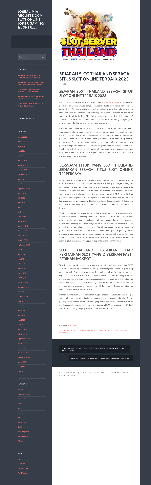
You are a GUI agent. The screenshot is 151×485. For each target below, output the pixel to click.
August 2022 (22, 343)
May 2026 (21, 151)
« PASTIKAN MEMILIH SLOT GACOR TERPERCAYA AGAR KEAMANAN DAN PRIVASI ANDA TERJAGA (93, 349)
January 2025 (23, 226)
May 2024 (21, 264)
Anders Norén (126, 373)
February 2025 (23, 221)
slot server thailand (103, 330)
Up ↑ (115, 375)
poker (20, 403)
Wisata (20, 441)
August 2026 (22, 137)
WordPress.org (23, 473)
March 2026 (22, 160)
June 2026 (21, 146)
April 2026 (21, 156)
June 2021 (21, 367)
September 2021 (24, 357)
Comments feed (23, 468)
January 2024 (23, 282)
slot (19, 418)
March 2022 (22, 348)
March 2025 (22, 217)
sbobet (20, 408)
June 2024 (21, 259)
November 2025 (24, 179)
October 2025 (23, 184)
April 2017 (21, 371)
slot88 (20, 427)
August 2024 (22, 249)
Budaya (20, 389)
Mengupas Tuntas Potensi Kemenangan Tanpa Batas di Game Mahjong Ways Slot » (100, 358)
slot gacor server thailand (86, 330)
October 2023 (23, 296)
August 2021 (22, 362)
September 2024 (24, 245)
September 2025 (24, 189)
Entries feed (22, 464)
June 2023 (21, 315)
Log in (20, 459)
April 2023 (21, 325)
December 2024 (23, 231)
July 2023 (21, 311)
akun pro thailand (69, 330)
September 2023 (24, 301)
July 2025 (21, 198)
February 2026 (23, 165)
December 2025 (23, 174)
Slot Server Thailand (110, 102)
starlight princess (24, 432)
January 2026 (23, 170)
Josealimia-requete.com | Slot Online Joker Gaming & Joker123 (31, 19)
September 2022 (24, 339)
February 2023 (23, 334)
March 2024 (22, 273)
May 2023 (21, 320)
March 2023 (22, 329)
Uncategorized (23, 436)
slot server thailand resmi (120, 330)
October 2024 (23, 240)
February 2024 (23, 278)
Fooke (64, 84)
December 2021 (23, 353)
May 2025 (21, 207)
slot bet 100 (22, 422)
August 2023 (22, 306)
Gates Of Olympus (24, 394)
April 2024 (21, 268)
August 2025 (22, 193)
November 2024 (24, 235)
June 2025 (21, 203)
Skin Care (21, 413)
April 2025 (21, 212)
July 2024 (21, 254)
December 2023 (23, 287)
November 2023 (24, 292)
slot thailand (63, 333)
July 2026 (21, 142)
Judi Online (22, 399)
